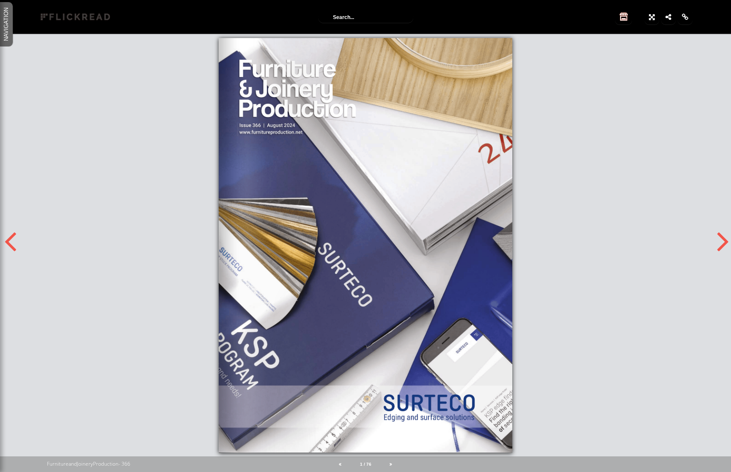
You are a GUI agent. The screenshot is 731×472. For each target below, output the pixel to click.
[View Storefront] (623, 17)
